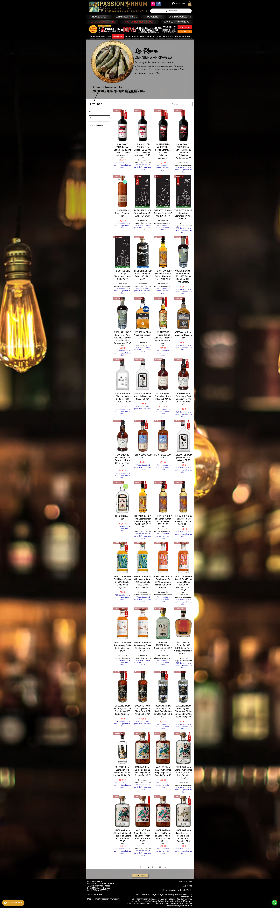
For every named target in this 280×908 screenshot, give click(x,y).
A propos (187, 886)
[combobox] (181, 104)
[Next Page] (165, 867)
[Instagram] (153, 4)
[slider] (89, 115)
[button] (190, 3)
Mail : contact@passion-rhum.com (103, 899)
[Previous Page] (140, 867)
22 (160, 867)
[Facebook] (158, 4)
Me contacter (185, 881)
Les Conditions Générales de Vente (175, 890)
